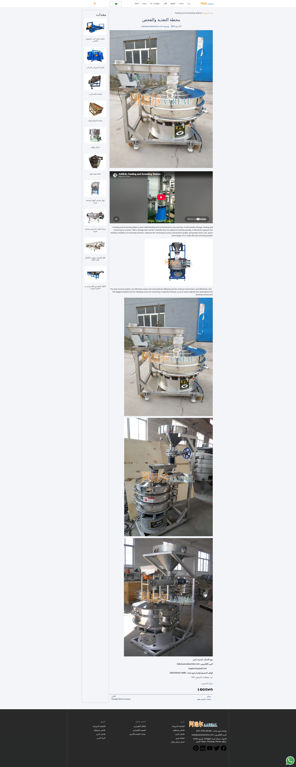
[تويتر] (217, 748)
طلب (165, 3)
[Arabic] (115, 4)
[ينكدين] (203, 748)
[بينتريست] (196, 748)
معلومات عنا (155, 3)
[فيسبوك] (224, 748)
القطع (173, 3)
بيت (188, 3)
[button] (95, 3)
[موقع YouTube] (210, 748)
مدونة (144, 3)
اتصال (136, 3)
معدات (181, 3)
